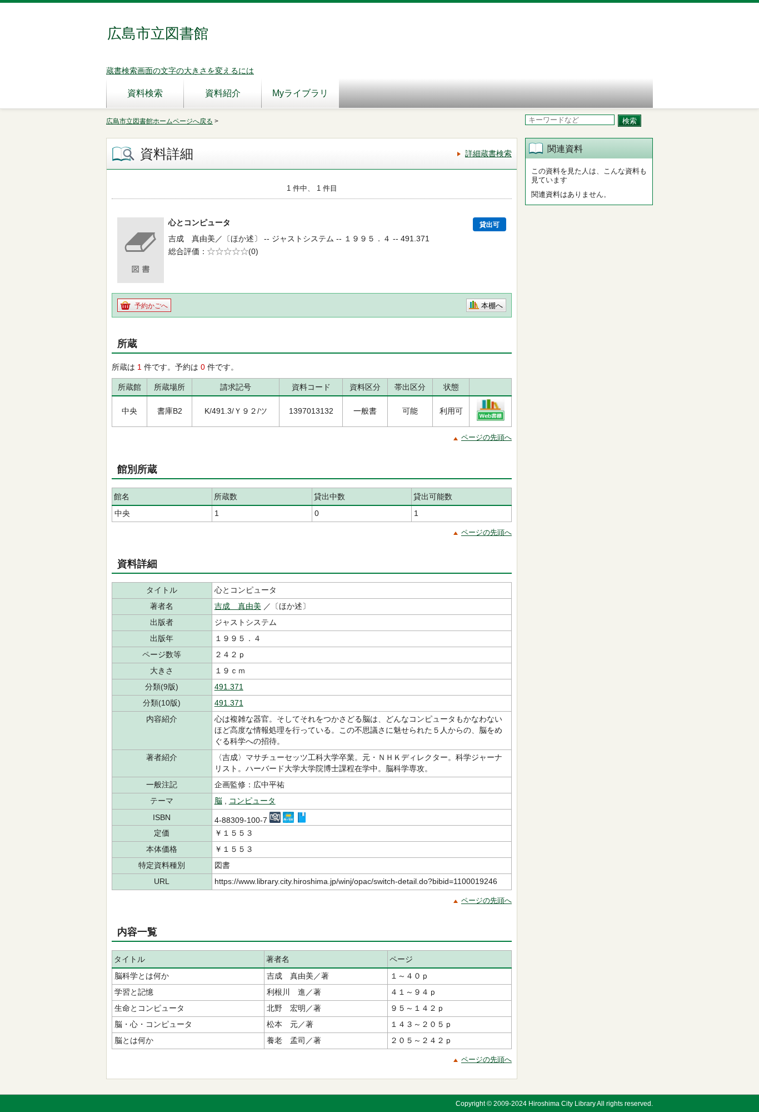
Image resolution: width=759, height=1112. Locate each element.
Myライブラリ (300, 93)
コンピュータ (252, 800)
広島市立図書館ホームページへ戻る (159, 121)
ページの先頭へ (486, 437)
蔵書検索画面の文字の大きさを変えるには (180, 70)
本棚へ (492, 305)
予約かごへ (151, 306)
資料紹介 (223, 93)
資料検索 (145, 93)
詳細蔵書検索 (488, 153)
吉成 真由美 (237, 606)
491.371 (228, 686)
